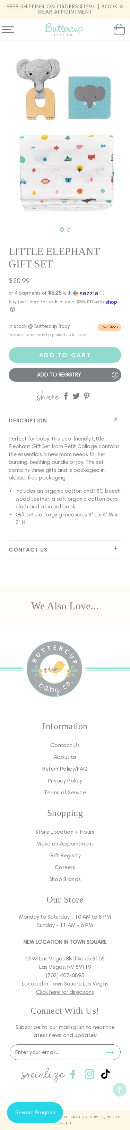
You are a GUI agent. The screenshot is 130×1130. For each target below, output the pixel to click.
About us (65, 757)
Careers (65, 867)
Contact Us (65, 745)
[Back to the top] (120, 1090)
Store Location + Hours (64, 831)
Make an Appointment (64, 843)
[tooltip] (115, 375)
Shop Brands (65, 879)
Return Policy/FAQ (65, 768)
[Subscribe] (110, 1052)
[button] (118, 29)
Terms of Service (65, 792)
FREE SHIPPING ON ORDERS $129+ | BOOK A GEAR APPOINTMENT (65, 9)
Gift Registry (65, 855)
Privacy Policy (65, 780)
